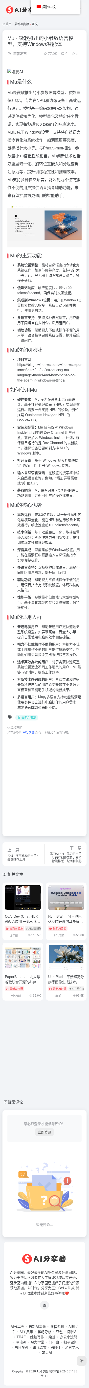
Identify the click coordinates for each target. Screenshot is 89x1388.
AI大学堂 (37, 1342)
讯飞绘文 (39, 1347)
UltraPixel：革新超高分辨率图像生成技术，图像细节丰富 (66, 981)
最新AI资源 (21, 24)
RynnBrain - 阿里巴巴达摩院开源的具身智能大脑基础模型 (65, 921)
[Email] (44, 1305)
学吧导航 (44, 1331)
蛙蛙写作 (37, 1336)
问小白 (54, 1342)
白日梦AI (21, 1347)
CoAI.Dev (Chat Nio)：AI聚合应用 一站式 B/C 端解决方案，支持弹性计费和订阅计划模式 (22, 924)
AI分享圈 (17, 1326)
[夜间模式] (82, 1361)
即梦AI (72, 1331)
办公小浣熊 (68, 1336)
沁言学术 (72, 1347)
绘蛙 (51, 1336)
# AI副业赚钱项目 (36, 928)
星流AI (21, 1342)
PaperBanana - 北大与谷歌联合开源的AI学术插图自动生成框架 (22, 981)
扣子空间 (70, 1342)
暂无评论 (15, 1102)
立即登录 (44, 1131)
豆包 (59, 1331)
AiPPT (56, 1347)
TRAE (21, 1336)
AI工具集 (26, 1331)
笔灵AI (47, 1352)
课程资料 (57, 1326)
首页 (8, 24)
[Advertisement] (44, 782)
